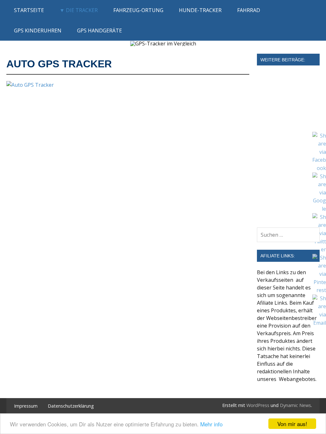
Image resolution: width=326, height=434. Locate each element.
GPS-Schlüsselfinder (280, 208)
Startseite (29, 10)
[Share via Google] (319, 208)
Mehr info (211, 424)
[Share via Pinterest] (319, 290)
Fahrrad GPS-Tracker (282, 132)
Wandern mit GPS (278, 183)
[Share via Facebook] (319, 168)
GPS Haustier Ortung (282, 157)
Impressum (26, 406)
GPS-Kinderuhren (278, 106)
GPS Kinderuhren (37, 30)
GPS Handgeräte (99, 30)
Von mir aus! (292, 424)
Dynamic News (295, 405)
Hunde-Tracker (200, 10)
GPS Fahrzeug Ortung (283, 81)
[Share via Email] (319, 322)
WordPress (257, 405)
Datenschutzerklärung (71, 406)
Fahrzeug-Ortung (138, 10)
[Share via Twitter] (319, 249)
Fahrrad (248, 10)
